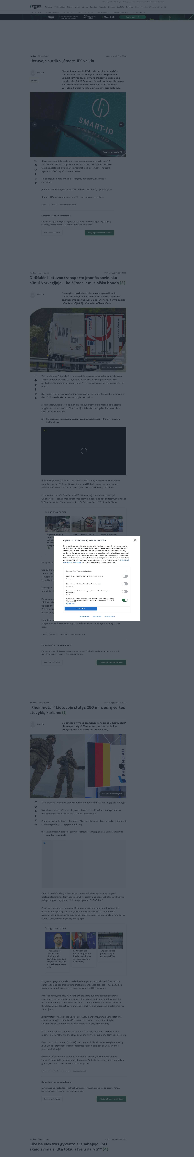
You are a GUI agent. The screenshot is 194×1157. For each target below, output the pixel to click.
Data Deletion (84, 616)
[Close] (136, 541)
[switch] (125, 576)
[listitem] (97, 571)
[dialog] (97, 578)
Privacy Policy (110, 616)
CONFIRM (81, 608)
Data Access (97, 616)
